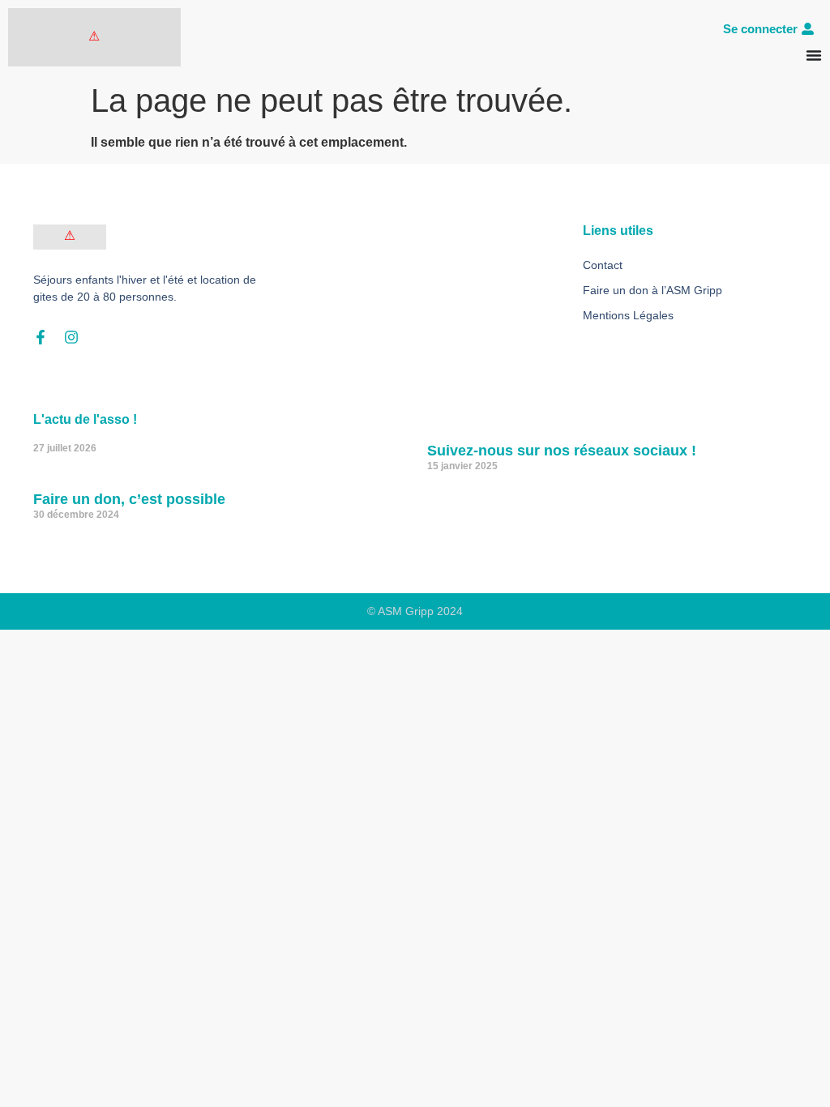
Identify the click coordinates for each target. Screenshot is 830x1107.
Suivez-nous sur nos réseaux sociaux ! (561, 450)
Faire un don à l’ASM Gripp (652, 290)
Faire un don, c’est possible (129, 499)
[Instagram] (71, 337)
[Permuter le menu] (814, 55)
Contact (602, 265)
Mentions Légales (628, 315)
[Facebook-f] (40, 337)
